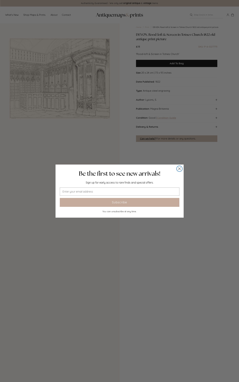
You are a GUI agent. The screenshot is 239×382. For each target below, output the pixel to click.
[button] (120, 173)
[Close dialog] (179, 169)
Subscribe (119, 202)
